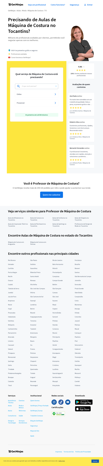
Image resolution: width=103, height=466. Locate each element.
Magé (54, 357)
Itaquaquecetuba (36, 317)
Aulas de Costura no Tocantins (37, 219)
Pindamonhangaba (14, 373)
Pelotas (33, 353)
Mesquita (33, 337)
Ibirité (55, 345)
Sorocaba (78, 284)
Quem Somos (35, 401)
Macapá (55, 381)
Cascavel (11, 345)
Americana (34, 333)
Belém (55, 284)
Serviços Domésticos (23, 422)
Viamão (55, 325)
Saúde (21, 416)
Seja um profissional (37, 4)
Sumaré (55, 317)
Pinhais (55, 321)
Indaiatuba (11, 317)
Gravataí (33, 325)
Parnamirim (12, 333)
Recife (10, 276)
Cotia (76, 301)
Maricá (55, 333)
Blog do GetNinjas (36, 421)
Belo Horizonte (58, 264)
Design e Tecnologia (12, 422)
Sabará (10, 349)
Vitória (32, 293)
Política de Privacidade (83, 452)
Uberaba (78, 353)
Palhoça (77, 377)
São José (56, 297)
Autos (10, 411)
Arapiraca (11, 301)
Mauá (54, 305)
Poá (76, 341)
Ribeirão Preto (35, 272)
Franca (32, 349)
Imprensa (58, 452)
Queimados (34, 369)
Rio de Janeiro (57, 260)
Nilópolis (11, 325)
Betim (32, 309)
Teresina (33, 321)
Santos (77, 272)
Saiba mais (61, 461)
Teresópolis (79, 357)
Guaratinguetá (58, 373)
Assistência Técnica (12, 402)
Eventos (21, 401)
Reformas (22, 411)
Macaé (77, 329)
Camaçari (78, 333)
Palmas (77, 325)
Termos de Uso (69, 452)
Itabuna (77, 385)
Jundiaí (10, 293)
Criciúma (56, 365)
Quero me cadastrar (51, 194)
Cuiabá (10, 284)
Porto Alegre (12, 272)
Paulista (77, 337)
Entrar (90, 4)
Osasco (10, 280)
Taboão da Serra (13, 288)
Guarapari (78, 365)
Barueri (77, 268)
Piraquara (11, 353)
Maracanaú (11, 357)
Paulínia (55, 341)
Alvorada (11, 337)
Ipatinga (11, 361)
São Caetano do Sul (36, 297)
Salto (10, 365)
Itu (31, 345)
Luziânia (55, 369)
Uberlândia (78, 293)
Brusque (11, 377)
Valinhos (11, 321)
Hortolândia (57, 313)
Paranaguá (34, 385)
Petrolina (33, 365)
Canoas (55, 293)
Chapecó (33, 361)
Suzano (55, 301)
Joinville (78, 280)
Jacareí (77, 321)
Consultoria (12, 416)
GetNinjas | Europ (36, 411)
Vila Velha (33, 284)
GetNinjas (11, 10)
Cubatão (11, 381)
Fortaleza (78, 260)
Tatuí (10, 385)
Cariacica (56, 329)
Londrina (33, 305)
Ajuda (32, 436)
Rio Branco (12, 260)
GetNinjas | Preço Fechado (39, 406)
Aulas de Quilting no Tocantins (59, 225)
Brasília (77, 264)
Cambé (77, 381)
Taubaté (33, 329)
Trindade (11, 369)
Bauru (32, 341)
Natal (10, 305)
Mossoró (78, 373)
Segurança (74, 4)
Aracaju (77, 309)
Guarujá (33, 301)
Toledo (32, 373)
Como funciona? (58, 4)
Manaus (33, 280)
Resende (33, 381)
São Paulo (33, 260)
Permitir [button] (95, 461)
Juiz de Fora (12, 297)
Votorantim (79, 345)
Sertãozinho (57, 377)
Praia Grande (79, 288)
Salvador (11, 264)
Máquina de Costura (35, 10)
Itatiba (77, 361)
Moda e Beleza (21, 407)
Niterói (55, 268)
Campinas (56, 276)
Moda (24, 10)
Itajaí (10, 309)
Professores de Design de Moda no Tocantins (83, 225)
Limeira (10, 341)
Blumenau (78, 305)
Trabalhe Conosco (36, 416)
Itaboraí (77, 349)
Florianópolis (57, 272)
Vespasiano (34, 357)
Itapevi (55, 309)
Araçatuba (56, 385)
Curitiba (11, 268)
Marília (77, 369)
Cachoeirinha (12, 329)
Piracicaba (11, 313)
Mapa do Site (34, 431)
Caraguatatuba (58, 349)
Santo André (34, 276)
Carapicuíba (79, 297)
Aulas (19, 10)
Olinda (77, 313)
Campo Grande (58, 280)
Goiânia (33, 264)
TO (45, 10)
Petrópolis (56, 337)
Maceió (32, 313)
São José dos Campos (37, 288)
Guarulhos (33, 268)
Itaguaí (32, 377)
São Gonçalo (57, 288)
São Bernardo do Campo (83, 276)
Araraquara (56, 353)
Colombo (78, 317)
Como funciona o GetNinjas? (21, 57)
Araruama (56, 361)
